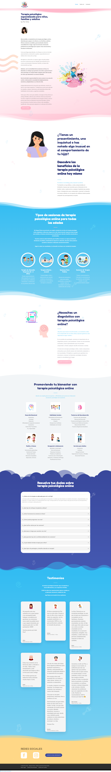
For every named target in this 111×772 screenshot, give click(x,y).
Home (76, 4)
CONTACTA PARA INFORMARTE (54, 755)
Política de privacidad (32, 767)
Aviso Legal (23, 767)
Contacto (88, 4)
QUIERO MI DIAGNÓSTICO (64, 361)
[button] (5, 771)
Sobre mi (82, 4)
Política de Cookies (42, 767)
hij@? (65, 154)
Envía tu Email (25, 107)
